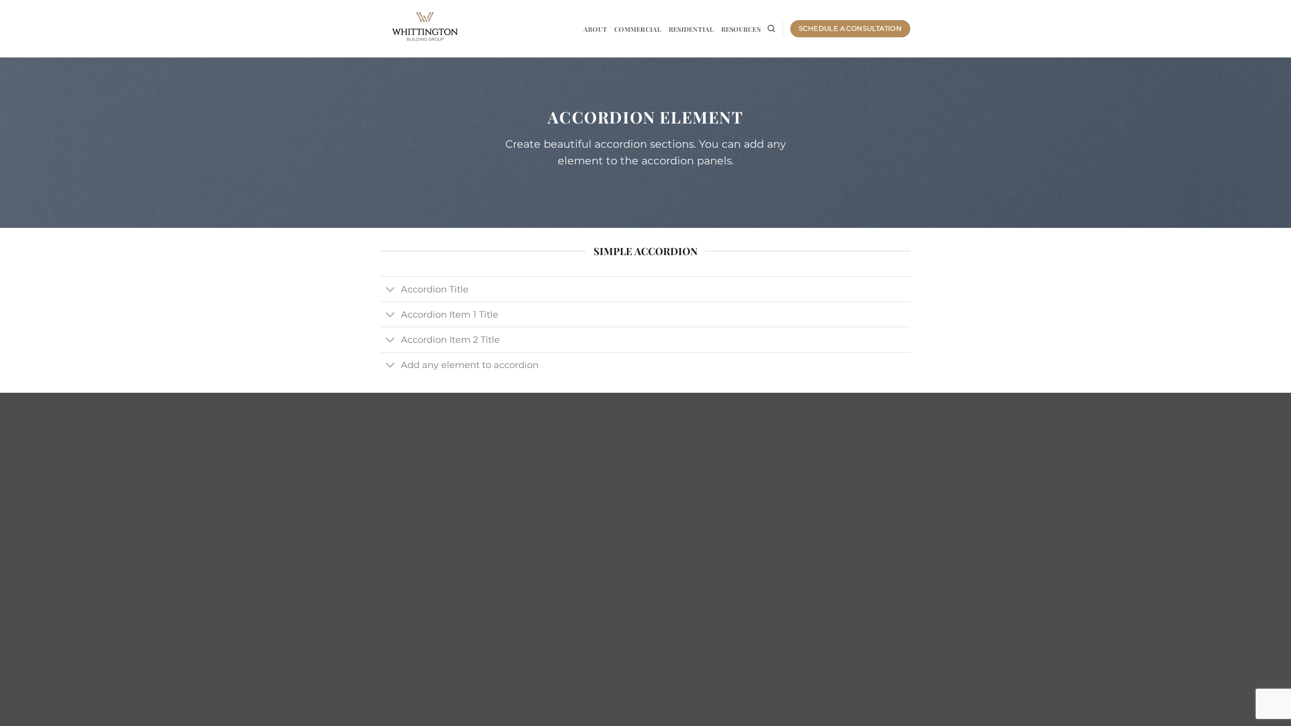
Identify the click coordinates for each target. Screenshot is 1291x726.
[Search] (771, 28)
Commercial (638, 29)
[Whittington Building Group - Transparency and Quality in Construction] (425, 29)
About (595, 29)
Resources (740, 29)
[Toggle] (390, 290)
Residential (691, 29)
